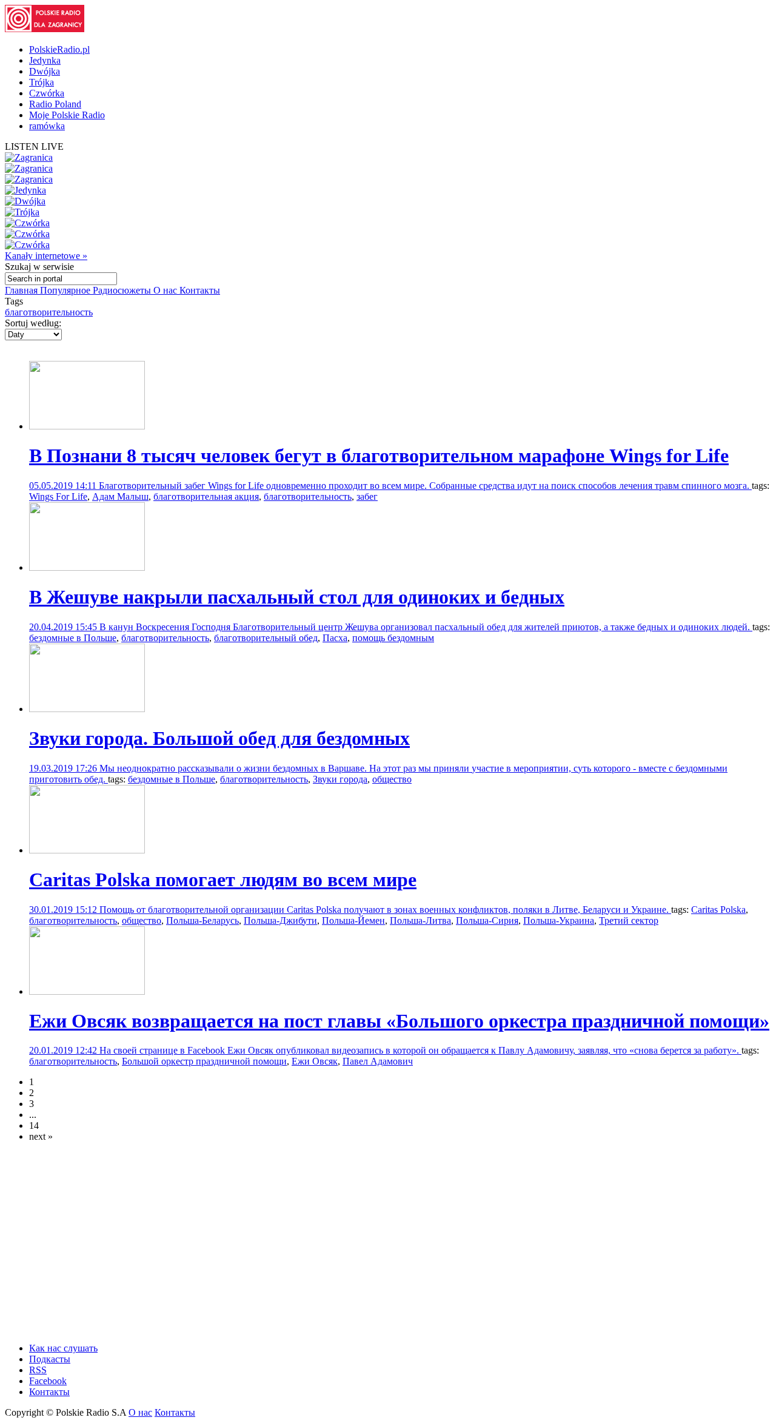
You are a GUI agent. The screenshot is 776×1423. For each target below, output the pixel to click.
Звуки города (340, 779)
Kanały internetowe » (46, 256)
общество (392, 779)
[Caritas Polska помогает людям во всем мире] (87, 850)
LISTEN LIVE (34, 146)
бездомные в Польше (72, 638)
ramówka (47, 126)
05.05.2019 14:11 (64, 485)
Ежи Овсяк (315, 1061)
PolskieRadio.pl (59, 49)
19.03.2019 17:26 (64, 768)
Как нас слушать (63, 1348)
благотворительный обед (266, 638)
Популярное (66, 290)
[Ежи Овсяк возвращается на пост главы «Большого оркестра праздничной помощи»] (87, 991)
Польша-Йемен (353, 920)
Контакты (199, 290)
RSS (38, 1370)
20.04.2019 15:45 (64, 627)
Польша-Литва (420, 920)
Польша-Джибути (280, 920)
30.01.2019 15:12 (64, 909)
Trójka (41, 82)
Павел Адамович (378, 1061)
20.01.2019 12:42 (64, 1050)
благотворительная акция (206, 496)
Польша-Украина (558, 920)
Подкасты (49, 1359)
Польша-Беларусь (202, 920)
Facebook (48, 1381)
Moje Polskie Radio (67, 115)
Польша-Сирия (487, 920)
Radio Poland (55, 104)
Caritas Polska (718, 909)
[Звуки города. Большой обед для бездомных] (87, 709)
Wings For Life (58, 496)
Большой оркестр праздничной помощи (204, 1061)
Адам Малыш (120, 496)
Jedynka (45, 60)
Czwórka (46, 93)
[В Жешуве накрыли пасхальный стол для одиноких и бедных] (87, 567)
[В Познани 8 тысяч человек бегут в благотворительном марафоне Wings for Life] (87, 426)
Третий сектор (628, 920)
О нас (166, 290)
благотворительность (49, 312)
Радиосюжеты (123, 290)
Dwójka (44, 71)
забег (367, 496)
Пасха (335, 638)
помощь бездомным (393, 638)
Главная (22, 290)
